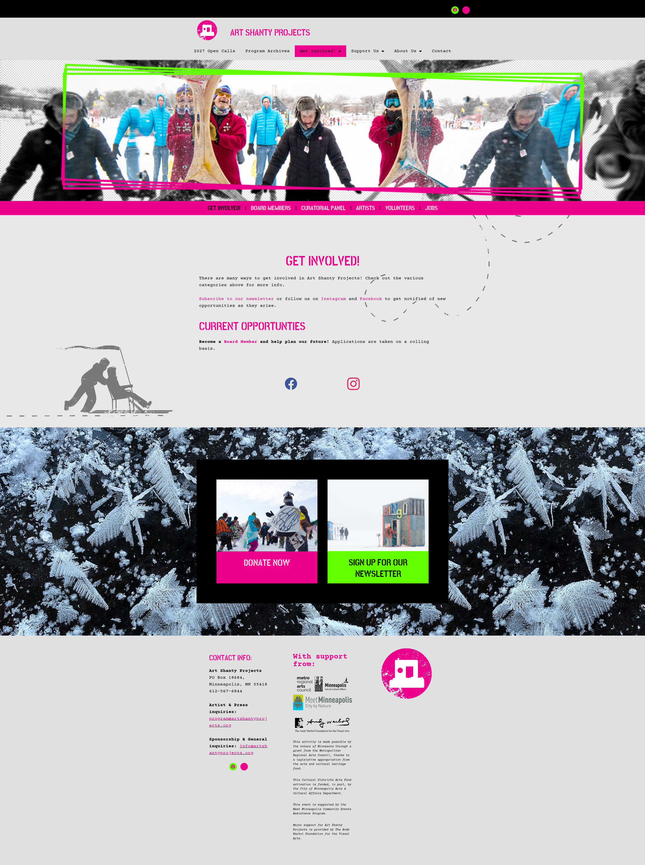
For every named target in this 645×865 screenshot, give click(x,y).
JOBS (431, 208)
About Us (405, 51)
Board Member (240, 341)
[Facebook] (455, 10)
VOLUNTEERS (400, 208)
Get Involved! (318, 51)
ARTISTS (365, 208)
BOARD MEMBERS (271, 208)
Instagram (333, 299)
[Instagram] (466, 10)
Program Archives (267, 51)
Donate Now (267, 563)
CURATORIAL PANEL (323, 208)
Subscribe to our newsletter (236, 299)
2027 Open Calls (214, 51)
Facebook (371, 299)
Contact (441, 51)
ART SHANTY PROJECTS (270, 32)
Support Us (365, 51)
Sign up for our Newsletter (378, 568)
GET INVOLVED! (224, 208)
